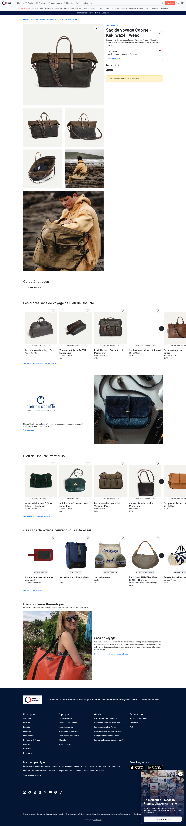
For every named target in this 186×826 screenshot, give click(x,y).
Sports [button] (93, 8)
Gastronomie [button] (104, 8)
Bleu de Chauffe (112, 25)
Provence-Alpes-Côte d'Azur (87, 771)
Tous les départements (32, 775)
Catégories (27, 718)
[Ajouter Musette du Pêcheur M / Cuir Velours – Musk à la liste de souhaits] (123, 464)
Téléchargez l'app (140, 762)
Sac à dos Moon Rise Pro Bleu (74, 577)
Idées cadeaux (56, 3)
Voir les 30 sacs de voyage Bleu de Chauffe (39, 363)
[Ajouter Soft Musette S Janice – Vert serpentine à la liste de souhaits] (88, 464)
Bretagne (26, 771)
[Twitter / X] (45, 793)
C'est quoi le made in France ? (105, 718)
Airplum (97, 580)
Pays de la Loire (114, 766)
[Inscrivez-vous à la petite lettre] (24, 793)
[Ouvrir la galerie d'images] (63, 65)
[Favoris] (178, 3)
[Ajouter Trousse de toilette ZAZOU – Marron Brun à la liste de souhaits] (88, 311)
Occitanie (51, 771)
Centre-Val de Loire (42, 766)
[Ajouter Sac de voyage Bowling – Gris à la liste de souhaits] (53, 311)
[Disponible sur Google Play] (155, 767)
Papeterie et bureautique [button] (138, 8)
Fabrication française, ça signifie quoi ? (108, 740)
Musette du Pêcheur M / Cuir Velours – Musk (108, 504)
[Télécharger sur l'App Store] (137, 767)
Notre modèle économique (69, 736)
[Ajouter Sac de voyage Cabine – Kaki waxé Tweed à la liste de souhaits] (160, 33)
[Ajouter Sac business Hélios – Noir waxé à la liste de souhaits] (158, 311)
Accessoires (52, 19)
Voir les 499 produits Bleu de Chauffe (37, 516)
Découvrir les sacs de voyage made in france (111, 654)
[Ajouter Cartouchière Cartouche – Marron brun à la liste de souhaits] (158, 464)
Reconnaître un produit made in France (108, 723)
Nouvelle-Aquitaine (39, 771)
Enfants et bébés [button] (119, 8)
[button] (161, 328)
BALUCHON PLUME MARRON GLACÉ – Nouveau (143, 578)
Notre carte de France (31, 740)
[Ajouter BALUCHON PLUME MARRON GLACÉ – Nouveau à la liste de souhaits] (158, 538)
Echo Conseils (97, 820)
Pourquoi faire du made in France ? (107, 736)
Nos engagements (66, 727)
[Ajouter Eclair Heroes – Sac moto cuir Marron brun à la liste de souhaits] (123, 311)
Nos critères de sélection (68, 731)
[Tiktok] (60, 793)
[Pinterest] (55, 793)
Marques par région (34, 762)
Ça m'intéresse (163, 819)
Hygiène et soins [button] (61, 8)
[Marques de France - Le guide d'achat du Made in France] (6, 3)
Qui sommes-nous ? (66, 718)
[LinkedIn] (40, 793)
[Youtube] (50, 793)
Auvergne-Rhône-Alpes (65, 771)
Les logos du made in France (105, 727)
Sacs (61, 19)
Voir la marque (28, 430)
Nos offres (134, 723)
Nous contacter (65, 744)
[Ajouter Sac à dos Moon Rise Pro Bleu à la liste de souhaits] (88, 538)
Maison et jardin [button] (46, 8)
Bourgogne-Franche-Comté (62, 766)
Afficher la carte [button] (114, 58)
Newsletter (27, 753)
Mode (42, 19)
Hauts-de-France (90, 766)
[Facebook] (29, 793)
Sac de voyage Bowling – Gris (39, 350)
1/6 (98, 28)
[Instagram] (35, 793)
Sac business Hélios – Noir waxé (145, 350)
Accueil (26, 19)
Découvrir (105, 13)
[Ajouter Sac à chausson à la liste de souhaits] (123, 538)
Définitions (27, 749)
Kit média (62, 740)
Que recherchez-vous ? (85, 3)
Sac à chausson (102, 577)
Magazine (69, 3)
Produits (31, 3)
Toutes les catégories (159, 8)
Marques (20, 3)
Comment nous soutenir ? (68, 723)
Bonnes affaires (24, 8)
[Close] (180, 774)
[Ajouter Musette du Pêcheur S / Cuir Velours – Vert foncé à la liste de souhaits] (53, 464)
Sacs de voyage (71, 19)
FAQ (131, 727)
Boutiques (42, 3)
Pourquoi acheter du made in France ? (108, 731)
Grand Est (102, 766)
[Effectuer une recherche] (162, 3)
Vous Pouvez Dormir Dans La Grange (143, 583)
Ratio (61, 580)
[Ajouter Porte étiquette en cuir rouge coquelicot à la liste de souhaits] (53, 538)
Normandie (78, 766)
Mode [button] (34, 8)
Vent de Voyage (170, 580)
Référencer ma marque (138, 718)
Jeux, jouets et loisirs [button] (79, 8)
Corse (101, 771)
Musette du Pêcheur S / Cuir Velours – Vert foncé (38, 504)
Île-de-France (28, 766)
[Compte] (182, 3)
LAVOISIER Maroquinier (33, 583)
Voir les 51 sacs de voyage (33, 590)
